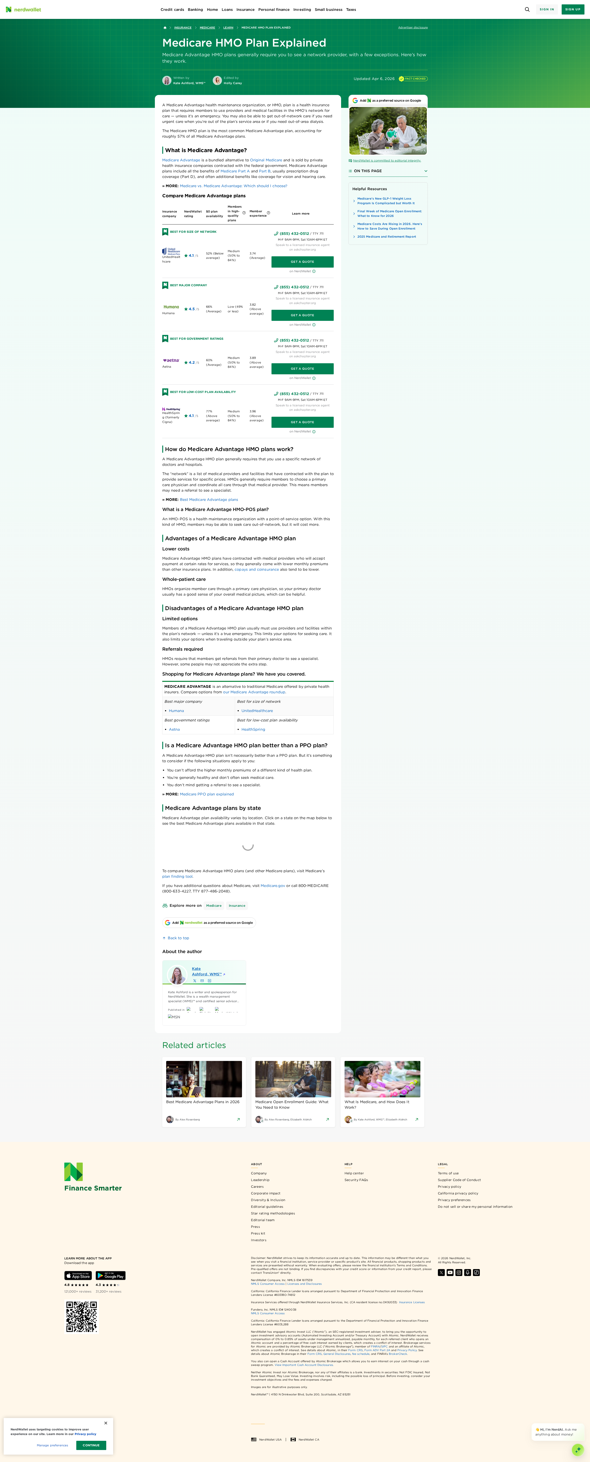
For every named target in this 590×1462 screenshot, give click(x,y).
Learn (228, 27)
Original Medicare (266, 160)
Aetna (174, 729)
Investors (258, 1240)
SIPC (384, 1346)
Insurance (183, 27)
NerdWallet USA (270, 1439)
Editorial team (262, 1220)
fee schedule (360, 1354)
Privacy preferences (454, 1200)
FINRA (375, 1346)
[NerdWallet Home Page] (23, 9)
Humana (176, 711)
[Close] (583, 1424)
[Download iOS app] (78, 1275)
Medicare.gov (273, 885)
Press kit (258, 1233)
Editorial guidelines (267, 1206)
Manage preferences (52, 1445)
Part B (264, 171)
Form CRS (355, 1350)
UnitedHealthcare (257, 711)
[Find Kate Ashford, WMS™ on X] (195, 981)
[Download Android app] (111, 1275)
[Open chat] (578, 1450)
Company (259, 1173)
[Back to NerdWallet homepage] (165, 27)
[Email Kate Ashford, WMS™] (202, 981)
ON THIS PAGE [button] (368, 171)
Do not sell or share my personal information (475, 1206)
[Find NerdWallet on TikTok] (476, 1272)
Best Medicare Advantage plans (209, 499)
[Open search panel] (527, 9)
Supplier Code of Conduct (459, 1180)
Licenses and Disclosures (304, 1283)
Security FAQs (356, 1180)
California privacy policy (458, 1193)
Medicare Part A (235, 171)
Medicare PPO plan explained (207, 794)
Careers (257, 1186)
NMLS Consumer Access (268, 1283)
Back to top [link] (178, 938)
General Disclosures (337, 1354)
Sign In (547, 9)
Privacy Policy (407, 1350)
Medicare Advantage (181, 160)
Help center (354, 1173)
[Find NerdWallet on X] (441, 1272)
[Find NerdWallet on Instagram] (458, 1272)
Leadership (260, 1180)
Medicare (207, 27)
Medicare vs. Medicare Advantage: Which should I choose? (233, 186)
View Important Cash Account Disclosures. (304, 1365)
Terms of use (448, 1173)
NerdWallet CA (309, 1439)
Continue (91, 1445)
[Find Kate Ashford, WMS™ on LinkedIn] (209, 981)
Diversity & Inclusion (268, 1200)
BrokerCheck (398, 1354)
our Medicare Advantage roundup (254, 692)
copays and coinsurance (257, 569)
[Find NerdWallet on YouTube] (450, 1272)
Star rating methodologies (273, 1213)
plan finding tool (177, 876)
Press (255, 1227)
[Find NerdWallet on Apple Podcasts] (467, 1272)
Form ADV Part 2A (377, 1350)
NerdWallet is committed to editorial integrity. (387, 160)
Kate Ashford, (207, 971)
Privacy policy (449, 1186)
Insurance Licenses (412, 1302)
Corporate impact (265, 1193)
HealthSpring (253, 729)
